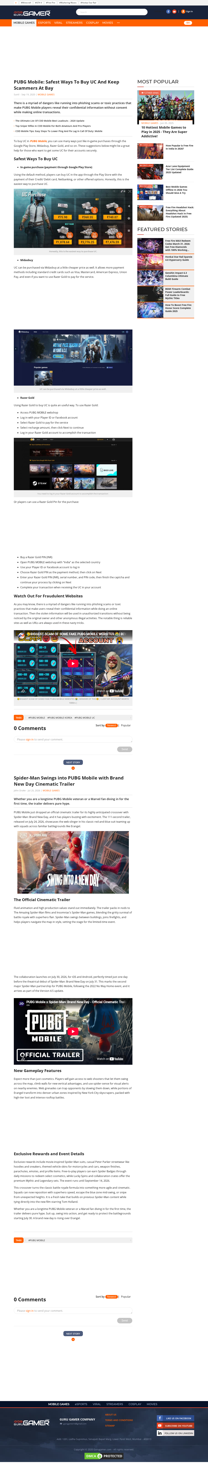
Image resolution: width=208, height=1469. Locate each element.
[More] (118, 22)
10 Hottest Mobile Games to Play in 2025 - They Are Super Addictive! (164, 131)
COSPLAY (92, 22)
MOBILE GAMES (24, 22)
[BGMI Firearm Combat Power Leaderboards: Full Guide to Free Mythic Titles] (150, 294)
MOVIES (107, 22)
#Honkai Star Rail (88, 2)
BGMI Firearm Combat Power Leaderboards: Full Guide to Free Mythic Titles (177, 293)
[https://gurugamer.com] (32, 1422)
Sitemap (110, 1425)
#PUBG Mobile (36, 717)
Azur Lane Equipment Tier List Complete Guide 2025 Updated (179, 169)
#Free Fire (50, 2)
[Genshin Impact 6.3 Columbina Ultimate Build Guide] (150, 278)
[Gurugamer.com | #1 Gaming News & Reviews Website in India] (32, 13)
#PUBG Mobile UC (85, 717)
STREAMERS (74, 22)
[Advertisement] (73, 52)
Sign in (189, 11)
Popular (126, 725)
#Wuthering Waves (68, 2)
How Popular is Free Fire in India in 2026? (179, 147)
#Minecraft (26, 2)
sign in (30, 739)
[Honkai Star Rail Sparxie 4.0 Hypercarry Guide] (150, 262)
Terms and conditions (119, 1420)
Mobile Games (46, 94)
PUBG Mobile (38, 141)
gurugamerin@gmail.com (74, 1423)
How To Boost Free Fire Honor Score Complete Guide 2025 (178, 308)
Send (125, 749)
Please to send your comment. (40, 739)
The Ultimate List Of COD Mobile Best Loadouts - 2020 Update (49, 120)
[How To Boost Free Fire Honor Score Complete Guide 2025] (150, 310)
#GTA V (38, 2)
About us (110, 1414)
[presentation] (25, 717)
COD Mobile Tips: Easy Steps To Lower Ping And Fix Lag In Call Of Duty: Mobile (58, 131)
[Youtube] (174, 11)
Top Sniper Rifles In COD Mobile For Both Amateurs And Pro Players (53, 125)
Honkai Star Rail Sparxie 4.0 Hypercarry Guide (178, 258)
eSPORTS (44, 22)
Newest (111, 725)
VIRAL (58, 22)
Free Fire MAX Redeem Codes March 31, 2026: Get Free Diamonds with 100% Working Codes (178, 245)
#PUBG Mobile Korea (59, 717)
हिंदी (188, 22)
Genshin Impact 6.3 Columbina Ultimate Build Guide (176, 276)
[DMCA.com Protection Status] (104, 1459)
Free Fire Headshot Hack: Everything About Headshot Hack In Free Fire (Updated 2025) (180, 212)
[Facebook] (168, 11)
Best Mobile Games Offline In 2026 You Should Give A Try (176, 189)
